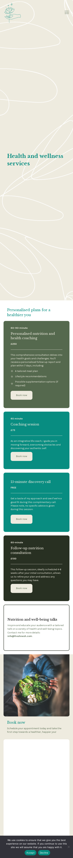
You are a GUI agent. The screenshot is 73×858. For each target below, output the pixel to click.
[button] (21, 519)
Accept (30, 852)
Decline (44, 852)
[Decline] (68, 847)
